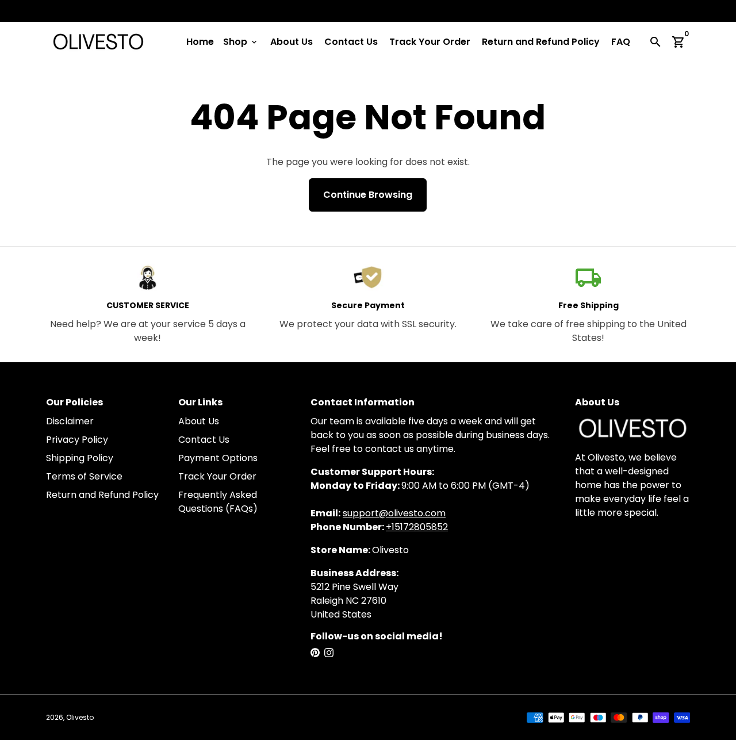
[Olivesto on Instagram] (329, 653)
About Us (291, 41)
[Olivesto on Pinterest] (315, 653)
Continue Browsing (367, 194)
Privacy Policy (77, 439)
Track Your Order (429, 41)
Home (200, 41)
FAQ (620, 41)
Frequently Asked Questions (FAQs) (218, 501)
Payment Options (218, 458)
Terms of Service (84, 476)
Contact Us (351, 41)
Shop (241, 41)
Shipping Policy (79, 458)
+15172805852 (417, 527)
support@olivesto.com (394, 513)
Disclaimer (70, 421)
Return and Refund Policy (541, 41)
